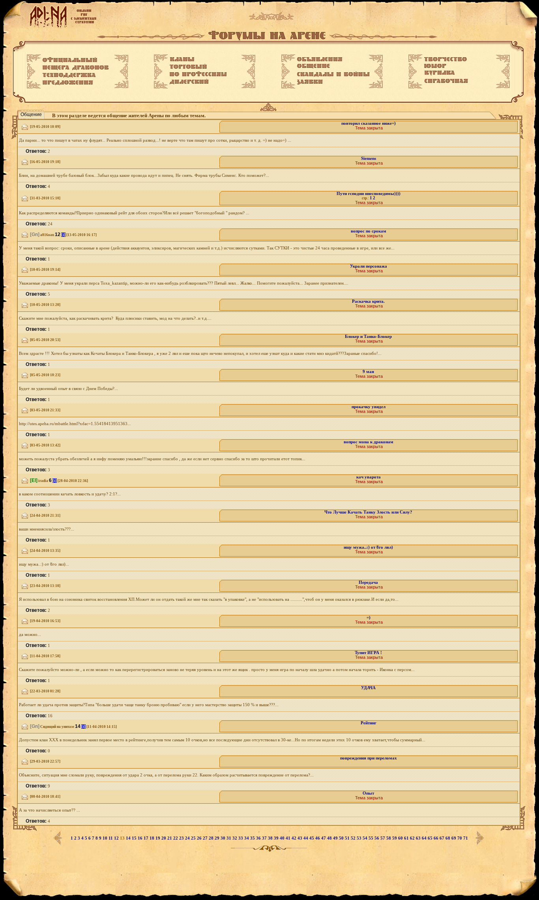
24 (188, 838)
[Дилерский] (189, 81)
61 (407, 838)
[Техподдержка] (69, 75)
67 (442, 838)
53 (360, 838)
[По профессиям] (198, 73)
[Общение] (313, 66)
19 (158, 838)
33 (241, 838)
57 (383, 838)
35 (253, 838)
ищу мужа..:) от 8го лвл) (368, 547)
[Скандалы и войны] (333, 74)
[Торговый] (188, 66)
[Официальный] (70, 60)
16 (141, 838)
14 (129, 838)
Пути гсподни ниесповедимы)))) (369, 193)
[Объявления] (319, 59)
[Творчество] (445, 59)
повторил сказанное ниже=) (368, 123)
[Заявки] (310, 82)
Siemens (368, 158)
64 (425, 838)
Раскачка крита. (368, 301)
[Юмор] (435, 66)
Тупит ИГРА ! (368, 653)
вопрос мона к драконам (368, 442)
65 (431, 838)
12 (117, 838)
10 (106, 838)
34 (247, 838)
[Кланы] (182, 59)
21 (170, 838)
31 (229, 838)
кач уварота (368, 477)
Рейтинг (368, 723)
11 (111, 838)
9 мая (368, 371)
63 (419, 838)
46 (318, 838)
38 (271, 838)
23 (182, 838)
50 (342, 838)
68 (448, 838)
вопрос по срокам (368, 231)
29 (218, 838)
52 (354, 838)
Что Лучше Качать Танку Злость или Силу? (368, 512)
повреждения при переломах (368, 758)
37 (265, 838)
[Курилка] (439, 73)
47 (324, 838)
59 (395, 838)
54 (366, 838)
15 (135, 838)
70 (460, 838)
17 (147, 838)
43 (300, 838)
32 (235, 838)
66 (437, 838)
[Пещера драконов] (76, 68)
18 (152, 838)
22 (176, 838)
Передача (368, 582)
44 (306, 838)
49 (336, 838)
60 (401, 838)
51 (348, 838)
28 (212, 838)
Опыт (368, 793)
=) (369, 617)
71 (465, 838)
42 (295, 838)
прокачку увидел (369, 407)
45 (312, 838)
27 (206, 838)
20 (164, 838)
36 (259, 838)
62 (413, 838)
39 (277, 838)
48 (330, 838)
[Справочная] (446, 81)
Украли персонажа (368, 266)
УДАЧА (368, 688)
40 (283, 838)
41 (289, 838)
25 (194, 838)
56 (377, 838)
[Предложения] (68, 83)
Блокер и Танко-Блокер (368, 336)
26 (200, 838)
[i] (63, 234)
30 (223, 838)
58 (389, 838)
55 (371, 838)
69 (454, 838)
